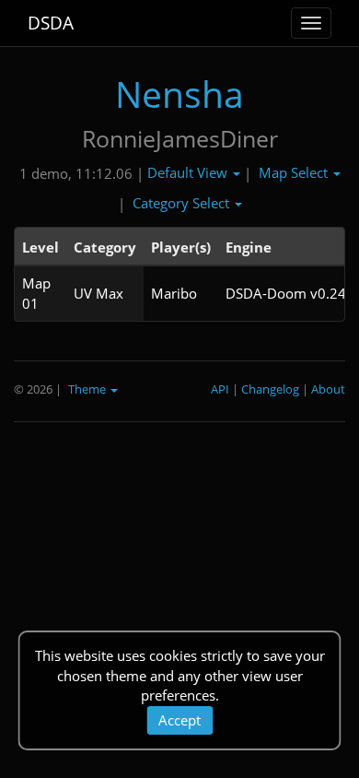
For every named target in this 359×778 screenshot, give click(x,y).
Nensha (179, 93)
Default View (189, 172)
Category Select (183, 203)
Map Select (295, 172)
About (328, 389)
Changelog (270, 389)
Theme (88, 389)
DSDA (51, 23)
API (220, 389)
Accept (179, 720)
